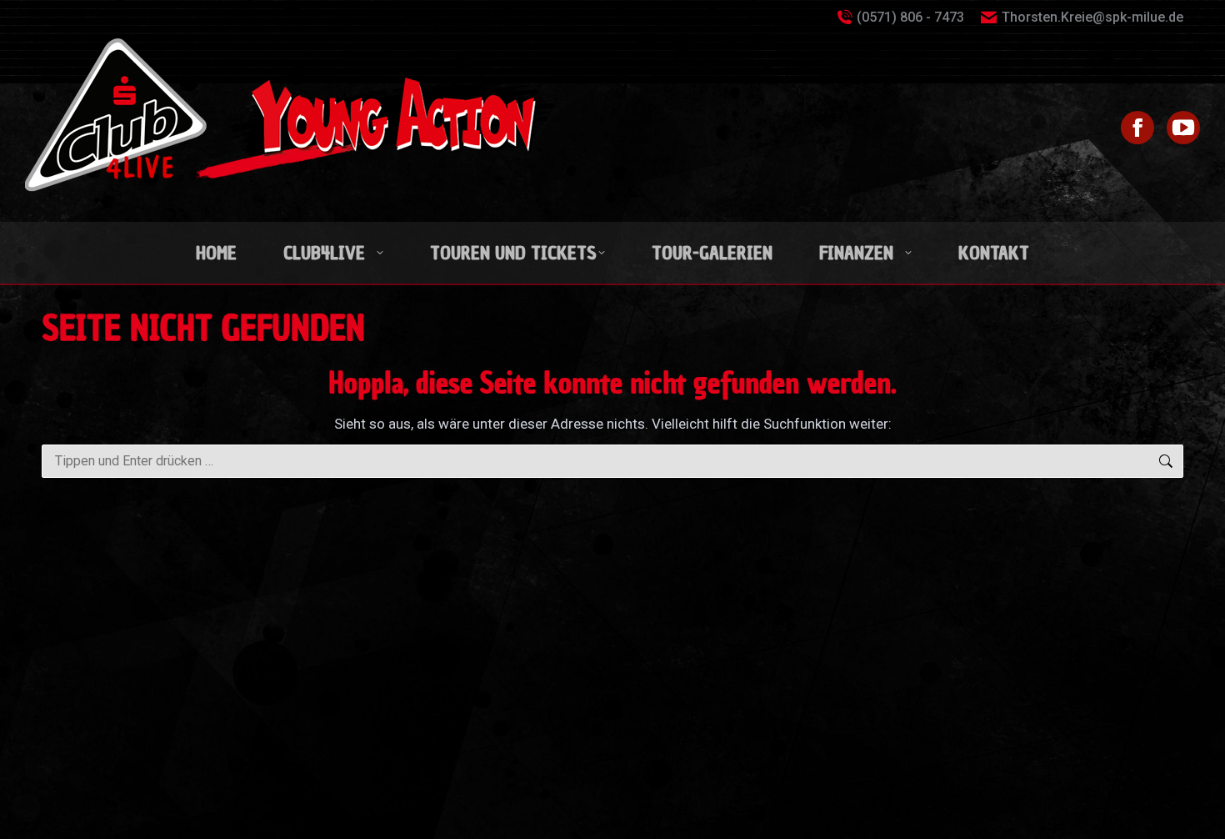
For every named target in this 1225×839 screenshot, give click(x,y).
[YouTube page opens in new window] (1183, 127)
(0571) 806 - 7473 (910, 17)
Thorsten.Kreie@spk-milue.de (1092, 17)
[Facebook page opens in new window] (1137, 127)
